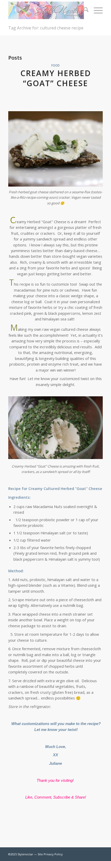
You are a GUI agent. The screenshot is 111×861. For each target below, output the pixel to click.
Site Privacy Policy (50, 854)
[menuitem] (83, 10)
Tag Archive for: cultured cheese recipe (45, 28)
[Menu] (96, 10)
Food (55, 65)
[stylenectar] (46, 10)
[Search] (83, 10)
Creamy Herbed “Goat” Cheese (55, 78)
